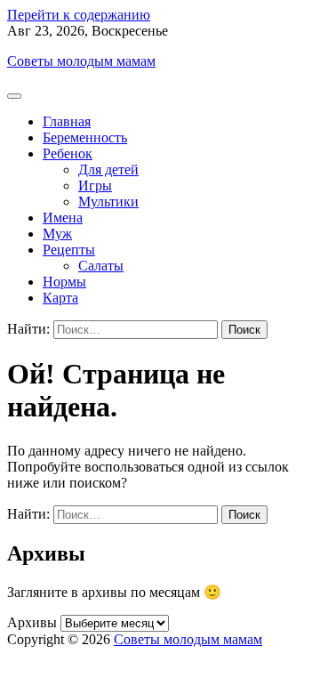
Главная (67, 121)
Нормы (64, 281)
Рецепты (69, 249)
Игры (95, 185)
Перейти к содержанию (78, 14)
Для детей (108, 169)
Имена (63, 217)
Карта (60, 297)
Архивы (32, 622)
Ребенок (67, 153)
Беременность (85, 137)
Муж (57, 233)
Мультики (108, 201)
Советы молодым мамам (81, 61)
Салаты (101, 265)
